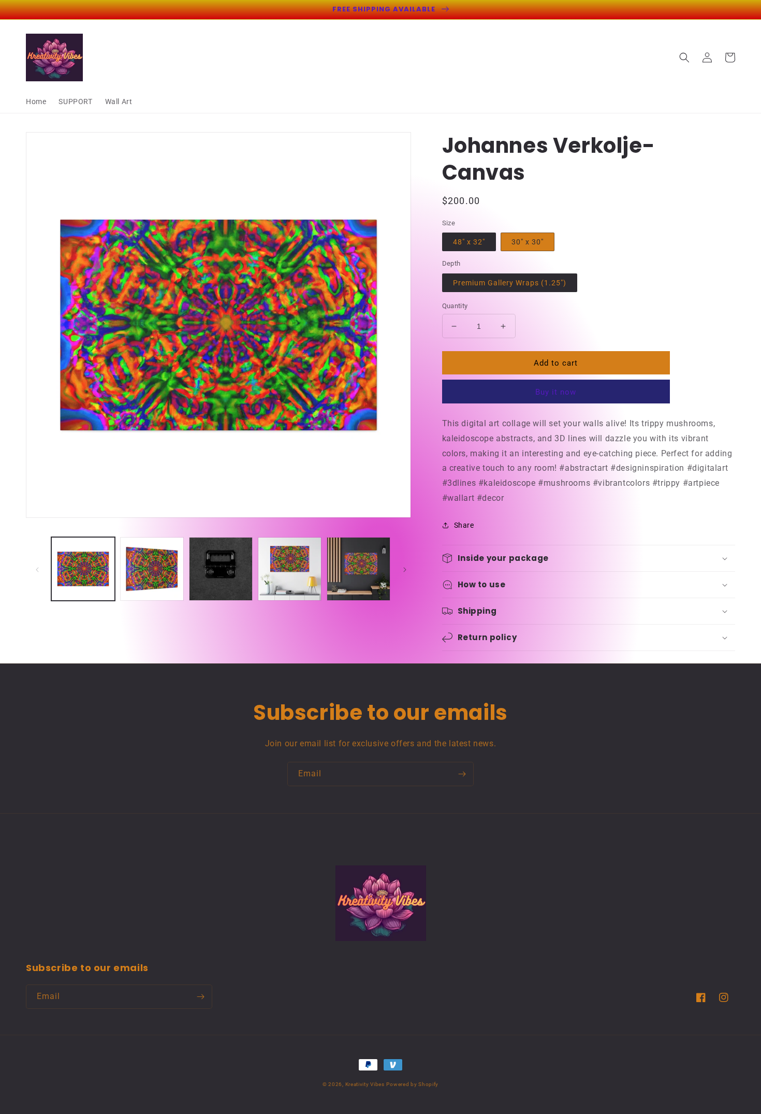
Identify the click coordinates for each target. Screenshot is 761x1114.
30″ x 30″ (527, 242)
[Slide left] (37, 569)
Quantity (455, 306)
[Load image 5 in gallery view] (358, 569)
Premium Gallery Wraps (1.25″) (509, 283)
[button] (684, 57)
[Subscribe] (461, 774)
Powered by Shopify (412, 1084)
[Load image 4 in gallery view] (289, 569)
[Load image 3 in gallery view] (221, 569)
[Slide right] (404, 569)
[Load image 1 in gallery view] (83, 569)
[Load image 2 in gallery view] (152, 569)
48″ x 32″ (469, 242)
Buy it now (555, 392)
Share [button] (464, 525)
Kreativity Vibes (365, 1084)
